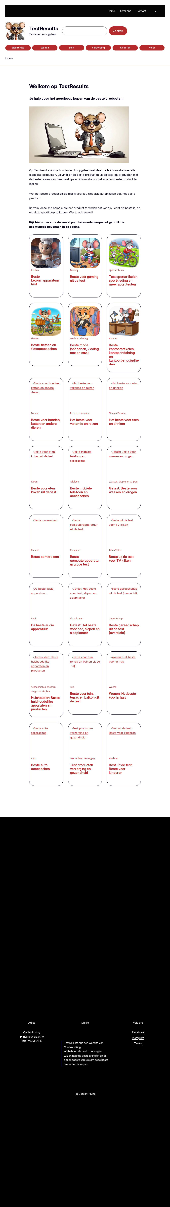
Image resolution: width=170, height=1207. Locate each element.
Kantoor (113, 338)
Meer (152, 47)
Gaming (74, 270)
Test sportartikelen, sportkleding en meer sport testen (123, 280)
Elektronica (18, 47)
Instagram (138, 1038)
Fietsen (35, 338)
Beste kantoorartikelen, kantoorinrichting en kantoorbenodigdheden (124, 354)
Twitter (138, 1043)
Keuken (35, 270)
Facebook (138, 1032)
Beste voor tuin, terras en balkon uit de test (84, 697)
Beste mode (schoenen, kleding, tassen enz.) (84, 349)
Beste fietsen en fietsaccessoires (44, 347)
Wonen (45, 47)
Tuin (72, 686)
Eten (71, 47)
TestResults (43, 28)
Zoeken (118, 31)
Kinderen (125, 47)
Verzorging (98, 47)
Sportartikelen (116, 270)
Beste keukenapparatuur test (45, 280)
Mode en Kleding (79, 338)
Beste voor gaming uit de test (84, 279)
